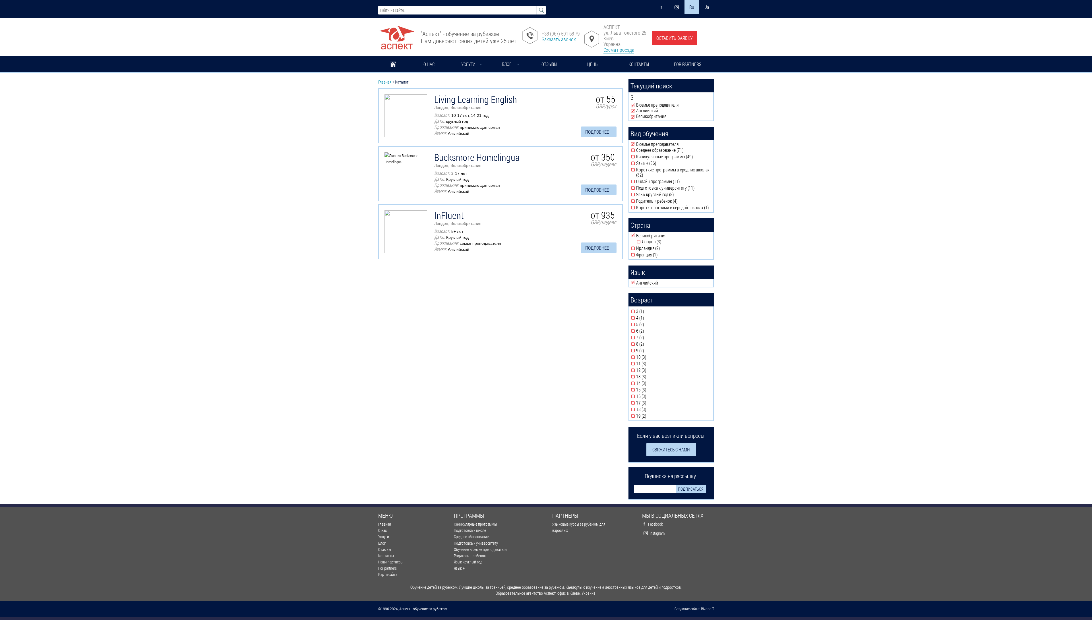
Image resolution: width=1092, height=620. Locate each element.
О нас (429, 64)
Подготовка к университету (476, 543)
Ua (706, 7)
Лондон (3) (665, 242)
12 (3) (650, 370)
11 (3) (650, 363)
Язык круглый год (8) (672, 194)
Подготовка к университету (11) (674, 188)
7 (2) (648, 337)
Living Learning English (475, 99)
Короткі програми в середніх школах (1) (674, 207)
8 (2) (648, 344)
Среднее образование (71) (673, 150)
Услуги (468, 64)
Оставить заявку (674, 38)
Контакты (638, 64)
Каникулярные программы (475, 524)
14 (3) (650, 383)
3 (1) (648, 311)
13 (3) (650, 377)
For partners (687, 64)
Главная (393, 64)
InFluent (449, 215)
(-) (633, 105)
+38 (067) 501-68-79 (561, 33)
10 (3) (650, 357)
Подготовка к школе (470, 530)
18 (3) (650, 409)
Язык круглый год (468, 562)
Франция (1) (661, 255)
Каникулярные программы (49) (674, 157)
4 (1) (648, 318)
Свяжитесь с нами (671, 450)
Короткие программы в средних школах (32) (673, 172)
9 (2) (648, 350)
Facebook (655, 524)
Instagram (657, 533)
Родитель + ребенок (470, 555)
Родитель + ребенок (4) (669, 201)
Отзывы (549, 64)
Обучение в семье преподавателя (480, 549)
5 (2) (648, 324)
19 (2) (650, 416)
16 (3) (650, 396)
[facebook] (661, 7)
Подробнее (597, 131)
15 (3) (650, 390)
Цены (592, 64)
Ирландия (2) (663, 248)
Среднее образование (471, 536)
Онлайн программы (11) (670, 181)
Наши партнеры (390, 562)
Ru (691, 7)
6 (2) (648, 331)
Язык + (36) (659, 163)
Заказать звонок (559, 39)
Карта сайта (387, 574)
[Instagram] (676, 7)
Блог (506, 64)
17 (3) (650, 403)
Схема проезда (618, 49)
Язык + (459, 568)
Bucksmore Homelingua (477, 157)
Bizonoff (707, 609)
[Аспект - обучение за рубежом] (396, 35)
